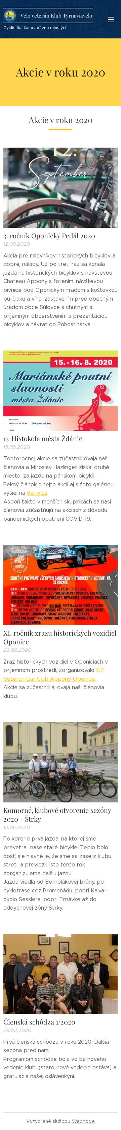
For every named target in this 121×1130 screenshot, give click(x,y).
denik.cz (37, 493)
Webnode (83, 1121)
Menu (111, 19)
